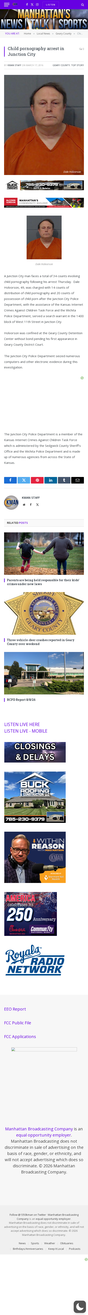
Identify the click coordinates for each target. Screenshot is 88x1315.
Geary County (61, 65)
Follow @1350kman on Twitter (28, 1215)
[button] (80, 1307)
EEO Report (15, 1009)
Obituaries (66, 1243)
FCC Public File (17, 1023)
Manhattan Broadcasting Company (39, 1129)
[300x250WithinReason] (35, 882)
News (22, 1243)
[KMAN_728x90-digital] (44, 206)
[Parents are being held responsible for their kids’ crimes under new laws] (44, 553)
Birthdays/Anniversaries (28, 1249)
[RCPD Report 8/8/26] (44, 673)
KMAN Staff (14, 65)
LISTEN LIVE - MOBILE (25, 731)
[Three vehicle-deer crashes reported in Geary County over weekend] (44, 613)
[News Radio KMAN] (15, 4)
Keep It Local (56, 1249)
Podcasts (74, 1249)
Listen (50, 4)
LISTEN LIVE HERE (22, 724)
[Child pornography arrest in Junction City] (44, 174)
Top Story (77, 65)
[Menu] (6, 4)
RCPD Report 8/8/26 (21, 700)
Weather (49, 1243)
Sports (35, 1243)
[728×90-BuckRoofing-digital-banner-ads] (44, 189)
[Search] (82, 4)
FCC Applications (20, 1036)
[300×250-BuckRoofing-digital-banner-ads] (35, 822)
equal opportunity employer (43, 1135)
